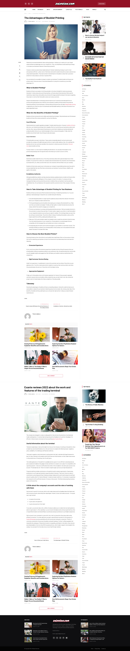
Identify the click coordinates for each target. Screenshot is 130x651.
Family (83, 117)
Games (83, 132)
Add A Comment (51, 375)
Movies (83, 160)
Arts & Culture (85, 95)
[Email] (19, 79)
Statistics (84, 184)
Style (83, 186)
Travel (83, 195)
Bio (82, 102)
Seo (83, 178)
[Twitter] (19, 69)
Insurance (84, 145)
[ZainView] (65, 3)
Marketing (84, 158)
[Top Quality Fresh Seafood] (94, 70)
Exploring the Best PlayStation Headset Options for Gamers (64, 344)
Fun (83, 128)
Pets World (79, 9)
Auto (83, 97)
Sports (83, 182)
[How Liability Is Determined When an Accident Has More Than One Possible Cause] (84, 632)
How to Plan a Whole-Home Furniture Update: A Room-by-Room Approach (97, 624)
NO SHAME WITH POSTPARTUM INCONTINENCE (94, 58)
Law (83, 149)
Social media (84, 180)
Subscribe (101, 3)
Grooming (84, 136)
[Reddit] (19, 73)
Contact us (103, 648)
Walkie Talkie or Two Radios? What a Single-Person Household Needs (35, 367)
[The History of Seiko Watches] (94, 396)
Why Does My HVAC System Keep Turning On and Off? (40, 624)
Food (83, 125)
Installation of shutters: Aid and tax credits (62, 306)
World (94, 9)
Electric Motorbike (86, 112)
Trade (83, 193)
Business (40, 9)
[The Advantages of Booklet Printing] (51, 41)
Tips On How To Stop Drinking (94, 424)
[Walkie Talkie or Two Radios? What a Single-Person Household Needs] (37, 357)
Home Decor (84, 141)
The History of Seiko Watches (94, 405)
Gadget (83, 130)
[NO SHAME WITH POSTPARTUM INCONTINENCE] (94, 48)
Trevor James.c (31, 21)
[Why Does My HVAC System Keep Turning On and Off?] (28, 625)
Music (83, 162)
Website (83, 199)
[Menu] (25, 9)
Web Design (84, 197)
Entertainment (57, 9)
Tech (87, 9)
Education (84, 110)
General (83, 134)
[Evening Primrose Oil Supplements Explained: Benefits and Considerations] (37, 334)
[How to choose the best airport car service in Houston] (94, 26)
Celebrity (84, 108)
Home (33, 9)
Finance (83, 121)
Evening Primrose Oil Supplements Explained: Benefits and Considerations (36, 344)
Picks (83, 171)
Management (84, 156)
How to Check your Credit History (41, 540)
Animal (83, 91)
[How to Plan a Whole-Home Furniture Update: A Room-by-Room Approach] (84, 625)
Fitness (83, 123)
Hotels (83, 143)
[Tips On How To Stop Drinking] (94, 416)
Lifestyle (69, 9)
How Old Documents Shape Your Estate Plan (64, 367)
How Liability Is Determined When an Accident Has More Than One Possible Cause (97, 631)
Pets (83, 167)
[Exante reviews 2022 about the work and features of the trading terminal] (51, 414)
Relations (84, 175)
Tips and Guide (85, 191)
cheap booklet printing (70, 104)
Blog (83, 104)
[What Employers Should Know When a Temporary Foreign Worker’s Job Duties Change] (84, 639)
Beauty (83, 99)
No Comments (45, 21)
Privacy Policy (97, 648)
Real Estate (84, 173)
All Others (84, 89)
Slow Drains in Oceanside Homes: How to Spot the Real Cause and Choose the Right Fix (40, 638)
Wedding (84, 201)
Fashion (83, 119)
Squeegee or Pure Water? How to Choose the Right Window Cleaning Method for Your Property (40, 631)
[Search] (105, 9)
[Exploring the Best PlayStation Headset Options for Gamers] (65, 334)
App (83, 93)
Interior (83, 147)
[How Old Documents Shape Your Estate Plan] (65, 357)
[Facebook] (19, 66)
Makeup (83, 154)
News (83, 165)
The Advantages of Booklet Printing (61, 540)
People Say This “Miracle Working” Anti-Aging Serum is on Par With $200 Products (95, 446)
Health (83, 138)
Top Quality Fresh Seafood (93, 78)
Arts (48, 9)
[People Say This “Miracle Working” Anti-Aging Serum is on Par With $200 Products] (94, 435)
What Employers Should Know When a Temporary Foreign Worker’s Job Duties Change (97, 638)
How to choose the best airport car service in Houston (94, 36)
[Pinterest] (19, 76)
